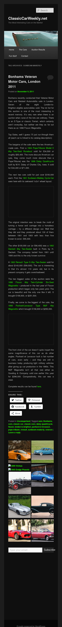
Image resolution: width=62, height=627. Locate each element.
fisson (11, 426)
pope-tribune (14, 429)
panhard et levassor (41, 426)
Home (11, 49)
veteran (48, 429)
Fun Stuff (13, 55)
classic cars (29, 423)
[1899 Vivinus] (15, 465)
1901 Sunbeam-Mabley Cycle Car (38, 177)
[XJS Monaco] (19, 507)
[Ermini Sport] (19, 531)
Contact (24, 55)
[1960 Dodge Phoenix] (18, 469)
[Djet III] (42, 476)
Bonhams (47, 421)
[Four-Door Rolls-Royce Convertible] (42, 531)
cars (10, 423)
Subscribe (49, 550)
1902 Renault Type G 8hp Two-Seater (28, 262)
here (39, 386)
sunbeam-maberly (36, 429)
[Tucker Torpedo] (42, 452)
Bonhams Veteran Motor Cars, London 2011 (24, 81)
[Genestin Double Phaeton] (20, 483)
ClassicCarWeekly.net (27, 18)
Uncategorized (23, 421)
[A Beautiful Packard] (42, 507)
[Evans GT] (19, 452)
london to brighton (23, 426)
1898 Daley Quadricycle (42, 161)
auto (40, 421)
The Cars (23, 49)
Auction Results (38, 49)
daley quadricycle (44, 423)
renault (24, 429)
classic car (18, 423)
